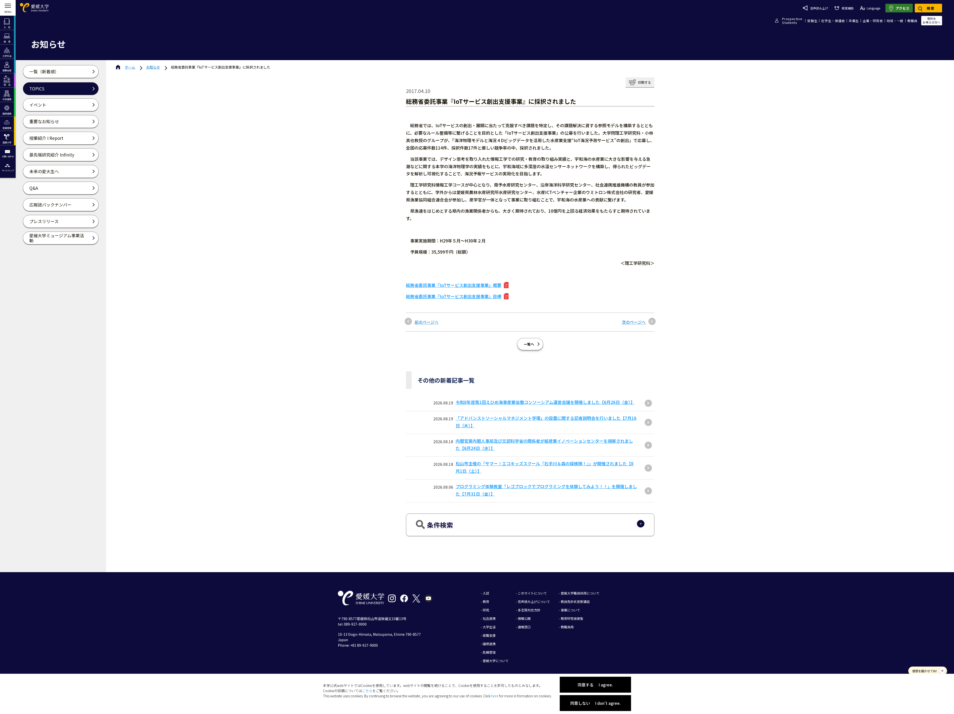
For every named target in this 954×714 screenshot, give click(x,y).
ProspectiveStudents (792, 20)
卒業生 (854, 20)
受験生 (812, 20)
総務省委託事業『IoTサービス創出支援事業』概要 (453, 285)
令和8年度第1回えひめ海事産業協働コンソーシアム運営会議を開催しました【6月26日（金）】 (545, 402)
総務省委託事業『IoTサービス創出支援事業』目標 (453, 296)
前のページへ (426, 322)
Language (873, 8)
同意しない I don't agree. (595, 703)
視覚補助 (847, 8)
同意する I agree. (595, 685)
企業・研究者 (873, 20)
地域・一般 (895, 20)
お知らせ (153, 67)
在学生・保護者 (833, 20)
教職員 (912, 20)
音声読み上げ (819, 8)
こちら (367, 690)
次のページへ (634, 322)
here (494, 695)
